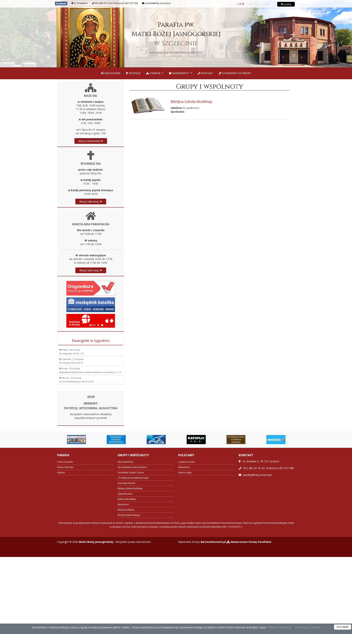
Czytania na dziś (186, 461)
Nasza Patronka (65, 467)
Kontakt (206, 73)
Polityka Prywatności (279, 627)
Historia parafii (65, 461)
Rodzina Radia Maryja (129, 515)
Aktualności (184, 467)
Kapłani (61, 472)
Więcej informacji (89, 201)
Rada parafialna (126, 509)
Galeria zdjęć (185, 472)
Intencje (134, 73)
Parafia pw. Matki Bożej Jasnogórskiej (176, 37)
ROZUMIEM (342, 626)
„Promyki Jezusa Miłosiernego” (133, 477)
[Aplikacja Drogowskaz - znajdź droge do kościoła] (90, 287)
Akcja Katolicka (125, 461)
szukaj (287, 4)
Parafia (155, 73)
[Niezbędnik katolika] (90, 304)
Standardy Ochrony (236, 73)
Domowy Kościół (126, 483)
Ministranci (123, 504)
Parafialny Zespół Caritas (131, 472)
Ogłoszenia (112, 73)
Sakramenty (180, 73)
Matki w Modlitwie (127, 499)
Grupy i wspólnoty (209, 86)
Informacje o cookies (307, 627)
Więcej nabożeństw (89, 141)
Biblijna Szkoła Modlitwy (130, 488)
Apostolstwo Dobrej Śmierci (132, 467)
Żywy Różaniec (125, 493)
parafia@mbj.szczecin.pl (158, 3)
